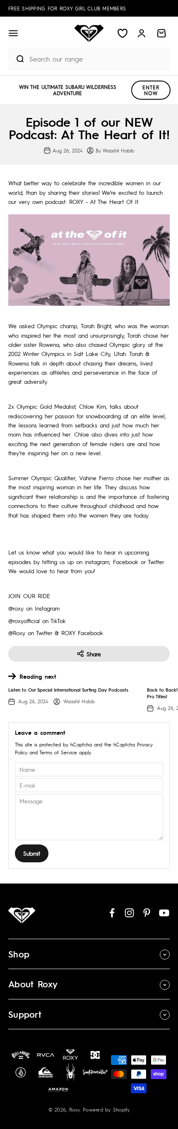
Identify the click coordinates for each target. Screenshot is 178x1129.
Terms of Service (58, 752)
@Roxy (16, 632)
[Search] (16, 59)
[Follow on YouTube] (164, 912)
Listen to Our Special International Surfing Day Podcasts (68, 690)
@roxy (16, 608)
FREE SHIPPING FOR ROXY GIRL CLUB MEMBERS (67, 8)
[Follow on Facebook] (112, 912)
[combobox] (97, 58)
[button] (13, 33)
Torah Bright (96, 325)
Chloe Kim (92, 406)
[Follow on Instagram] (129, 912)
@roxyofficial (24, 620)
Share (94, 654)
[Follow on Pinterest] (146, 912)
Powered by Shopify (106, 1109)
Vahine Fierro (96, 477)
